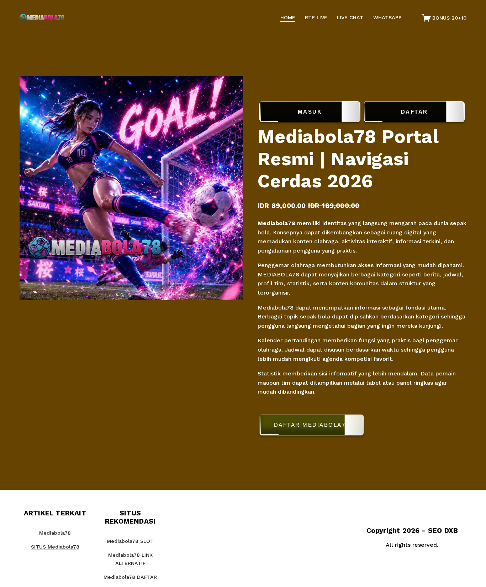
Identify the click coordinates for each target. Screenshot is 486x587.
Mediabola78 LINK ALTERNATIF (130, 559)
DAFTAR (414, 112)
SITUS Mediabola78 (55, 547)
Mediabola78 (277, 223)
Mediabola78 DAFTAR (130, 577)
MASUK (310, 112)
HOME (287, 17)
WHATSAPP (387, 17)
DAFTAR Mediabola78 (311, 425)
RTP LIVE (316, 17)
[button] (362, 426)
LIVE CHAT (350, 17)
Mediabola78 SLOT (130, 541)
